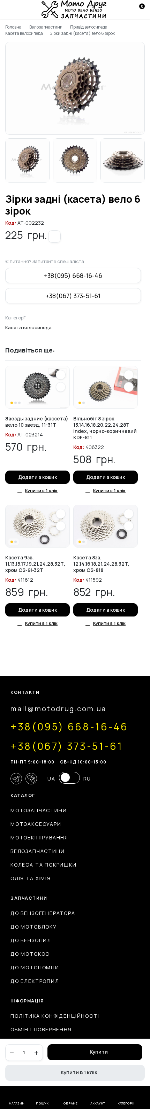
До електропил (34, 981)
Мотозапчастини (38, 810)
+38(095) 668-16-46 (73, 275)
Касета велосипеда (24, 33)
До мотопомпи (34, 967)
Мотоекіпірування (39, 837)
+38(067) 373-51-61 (73, 296)
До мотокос (30, 954)
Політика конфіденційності (54, 1016)
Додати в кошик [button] (37, 477)
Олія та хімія (30, 878)
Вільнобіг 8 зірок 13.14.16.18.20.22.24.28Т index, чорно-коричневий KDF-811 (105, 428)
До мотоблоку (33, 926)
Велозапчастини (46, 27)
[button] (54, 236)
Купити (99, 1051)
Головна (13, 27)
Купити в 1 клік (79, 1072)
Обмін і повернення (41, 1029)
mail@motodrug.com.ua (58, 708)
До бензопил (30, 940)
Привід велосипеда (88, 27)
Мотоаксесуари (35, 824)
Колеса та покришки (43, 864)
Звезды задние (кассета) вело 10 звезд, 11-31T (36, 421)
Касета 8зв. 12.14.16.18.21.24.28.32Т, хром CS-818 (101, 563)
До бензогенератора (42, 913)
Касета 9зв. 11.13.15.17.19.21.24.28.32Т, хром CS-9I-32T (35, 563)
